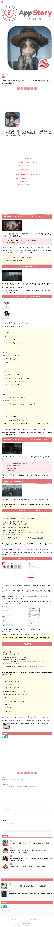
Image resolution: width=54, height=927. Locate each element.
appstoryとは (30, 919)
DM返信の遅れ (19, 187)
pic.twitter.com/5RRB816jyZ (11, 534)
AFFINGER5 (38, 925)
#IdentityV (32, 532)
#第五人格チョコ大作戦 (22, 518)
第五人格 (21, 779)
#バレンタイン (40, 532)
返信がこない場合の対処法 (21, 178)
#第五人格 (26, 532)
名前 (4, 803)
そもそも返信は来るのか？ (22, 165)
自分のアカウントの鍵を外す (22, 184)
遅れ (24, 779)
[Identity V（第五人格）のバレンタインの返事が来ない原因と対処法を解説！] (28, 88)
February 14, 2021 (37, 538)
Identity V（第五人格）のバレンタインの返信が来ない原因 (27, 174)
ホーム (25, 919)
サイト (4, 814)
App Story (27, 923)
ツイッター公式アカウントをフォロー (24, 181)
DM (4, 779)
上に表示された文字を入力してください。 (11, 823)
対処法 (18, 779)
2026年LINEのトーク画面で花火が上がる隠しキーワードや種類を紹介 (27, 886)
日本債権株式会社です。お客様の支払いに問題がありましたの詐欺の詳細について (30, 893)
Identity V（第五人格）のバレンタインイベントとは (26, 162)
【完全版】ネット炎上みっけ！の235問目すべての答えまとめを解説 (28, 866)
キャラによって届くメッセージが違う (24, 169)
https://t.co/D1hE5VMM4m (11, 663)
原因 (15, 779)
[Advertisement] (27, 100)
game (4, 777)
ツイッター (12, 779)
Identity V (7, 779)
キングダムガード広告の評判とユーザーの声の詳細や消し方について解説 (29, 843)
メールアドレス (6, 809)
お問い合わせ (15, 919)
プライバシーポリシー (38, 919)
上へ (21, 919)
